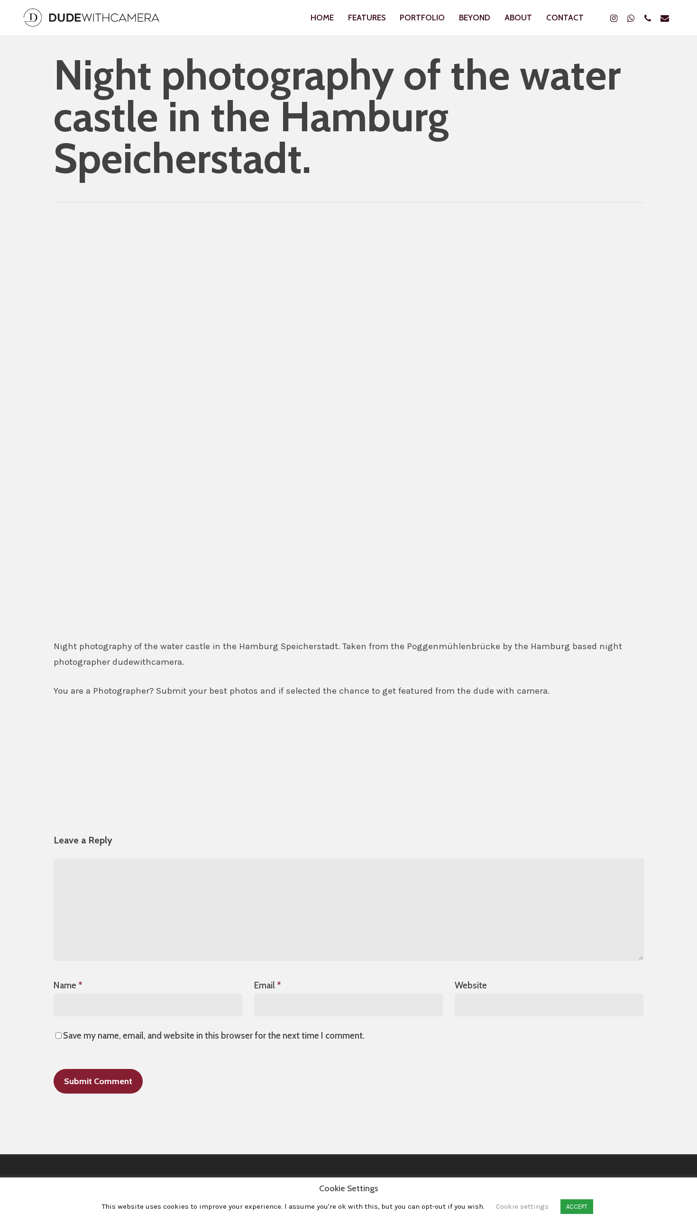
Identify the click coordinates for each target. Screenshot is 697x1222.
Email (267, 985)
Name (68, 985)
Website (471, 985)
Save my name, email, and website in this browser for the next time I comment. (214, 1035)
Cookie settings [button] (522, 1206)
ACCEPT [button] (576, 1206)
